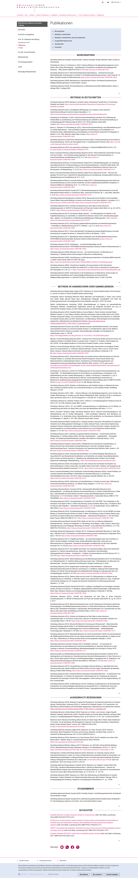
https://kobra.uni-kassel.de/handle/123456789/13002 (95, 518)
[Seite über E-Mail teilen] (62, 848)
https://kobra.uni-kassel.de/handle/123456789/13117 (68, 651)
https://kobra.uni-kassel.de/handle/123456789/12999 (77, 508)
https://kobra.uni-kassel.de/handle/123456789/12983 (85, 528)
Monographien (59, 31)
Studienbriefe (59, 44)
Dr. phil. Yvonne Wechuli (26, 52)
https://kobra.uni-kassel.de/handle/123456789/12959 (82, 431)
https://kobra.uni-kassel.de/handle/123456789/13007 (68, 641)
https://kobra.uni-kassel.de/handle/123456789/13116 (68, 478)
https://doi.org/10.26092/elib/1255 (97, 70)
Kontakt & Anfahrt (24, 860)
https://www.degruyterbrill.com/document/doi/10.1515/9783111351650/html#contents (79, 335)
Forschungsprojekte (25, 62)
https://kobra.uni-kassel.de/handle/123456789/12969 (68, 441)
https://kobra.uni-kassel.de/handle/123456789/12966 (71, 450)
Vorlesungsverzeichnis (45, 860)
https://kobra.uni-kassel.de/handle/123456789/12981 (74, 556)
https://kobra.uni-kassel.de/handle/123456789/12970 (77, 498)
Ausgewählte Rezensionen (63, 41)
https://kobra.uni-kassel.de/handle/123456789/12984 (79, 536)
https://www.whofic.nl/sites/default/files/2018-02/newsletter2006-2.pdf (96, 270)
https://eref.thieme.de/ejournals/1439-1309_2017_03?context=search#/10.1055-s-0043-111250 (82, 750)
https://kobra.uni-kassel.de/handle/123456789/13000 (94, 573)
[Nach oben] (119, 93)
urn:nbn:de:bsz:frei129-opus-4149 (98, 760)
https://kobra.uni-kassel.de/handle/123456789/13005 (74, 210)
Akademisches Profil (23, 42)
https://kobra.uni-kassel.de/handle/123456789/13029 (102, 468)
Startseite (21, 30)
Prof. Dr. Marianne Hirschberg (87, 15)
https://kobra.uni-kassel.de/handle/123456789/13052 (99, 77)
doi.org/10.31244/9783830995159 (66, 382)
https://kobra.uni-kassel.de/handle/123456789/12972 (93, 203)
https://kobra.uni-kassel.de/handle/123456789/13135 (74, 195)
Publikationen (100, 15)
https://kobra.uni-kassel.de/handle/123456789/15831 (71, 353)
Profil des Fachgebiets (26, 34)
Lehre (20, 67)
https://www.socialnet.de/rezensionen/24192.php (66, 742)
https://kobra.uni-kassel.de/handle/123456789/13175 (97, 631)
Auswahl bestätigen (112, 874)
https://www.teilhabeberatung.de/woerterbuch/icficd (98, 460)
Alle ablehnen (84, 874)
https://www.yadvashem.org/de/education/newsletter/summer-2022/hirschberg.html (78, 114)
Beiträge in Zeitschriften (63, 34)
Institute (32, 15)
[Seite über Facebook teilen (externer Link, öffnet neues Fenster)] (72, 848)
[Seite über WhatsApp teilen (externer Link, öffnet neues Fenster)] (67, 848)
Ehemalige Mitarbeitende (27, 72)
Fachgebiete (54, 15)
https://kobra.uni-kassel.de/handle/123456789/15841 (74, 124)
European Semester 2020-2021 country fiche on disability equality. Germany (75, 833)
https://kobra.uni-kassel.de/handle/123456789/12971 (71, 150)
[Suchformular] (103, 2)
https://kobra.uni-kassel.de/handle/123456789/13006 (90, 621)
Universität (20, 15)
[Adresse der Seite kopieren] (77, 848)
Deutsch (117, 2)
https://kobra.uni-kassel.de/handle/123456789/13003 (90, 671)
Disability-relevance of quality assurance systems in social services (72, 815)
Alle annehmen (97, 874)
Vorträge (20, 47)
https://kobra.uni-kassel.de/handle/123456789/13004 (68, 593)
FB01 (26, 15)
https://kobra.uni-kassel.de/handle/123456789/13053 (68, 249)
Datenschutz (63, 860)
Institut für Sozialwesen (42, 15)
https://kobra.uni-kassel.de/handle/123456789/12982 (87, 546)
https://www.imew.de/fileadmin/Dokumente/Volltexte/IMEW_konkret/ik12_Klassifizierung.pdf (81, 262)
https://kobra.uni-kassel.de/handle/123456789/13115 (97, 169)
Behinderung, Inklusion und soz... (68, 15)
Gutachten (58, 47)
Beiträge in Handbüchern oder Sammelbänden (70, 38)
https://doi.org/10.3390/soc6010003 (62, 203)
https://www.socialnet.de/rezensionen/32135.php (68, 726)
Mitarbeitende (23, 57)
